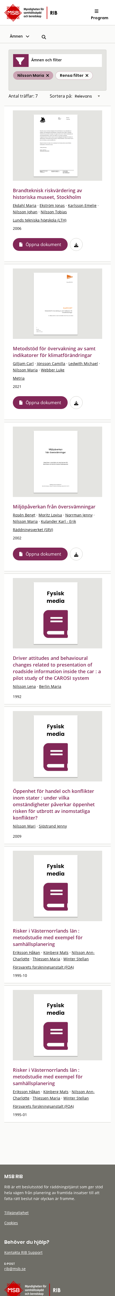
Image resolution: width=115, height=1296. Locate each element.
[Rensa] (87, 75)
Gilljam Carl (23, 363)
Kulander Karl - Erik (58, 521)
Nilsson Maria (25, 369)
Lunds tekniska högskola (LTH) (39, 220)
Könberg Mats (55, 952)
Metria (19, 378)
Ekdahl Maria (24, 205)
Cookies (11, 1222)
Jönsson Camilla (51, 363)
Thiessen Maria (46, 958)
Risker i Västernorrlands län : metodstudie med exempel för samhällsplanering (48, 937)
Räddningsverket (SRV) (33, 529)
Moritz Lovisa (50, 514)
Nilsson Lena (24, 686)
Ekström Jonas (52, 205)
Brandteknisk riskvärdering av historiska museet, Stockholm (47, 193)
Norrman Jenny (79, 514)
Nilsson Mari (24, 826)
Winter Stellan (76, 958)
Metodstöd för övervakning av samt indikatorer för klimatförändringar (54, 351)
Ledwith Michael (83, 363)
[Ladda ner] (76, 244)
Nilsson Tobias (54, 211)
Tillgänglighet (16, 1212)
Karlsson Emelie (82, 205)
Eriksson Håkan (26, 952)
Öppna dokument (43, 244)
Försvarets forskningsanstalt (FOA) (43, 967)
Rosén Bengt (24, 514)
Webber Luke (52, 369)
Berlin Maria (50, 686)
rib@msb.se (15, 1268)
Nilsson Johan (25, 211)
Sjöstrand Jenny (53, 826)
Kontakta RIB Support (23, 1252)
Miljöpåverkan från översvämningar (54, 506)
